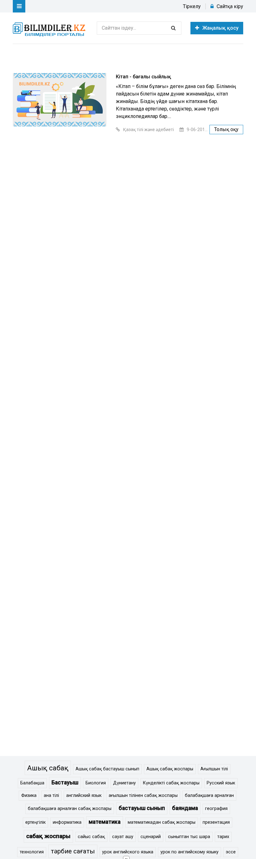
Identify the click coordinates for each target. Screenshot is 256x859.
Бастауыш (65, 782)
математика (105, 822)
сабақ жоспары (48, 836)
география (216, 808)
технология (32, 852)
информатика (67, 822)
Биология (96, 783)
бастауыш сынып (142, 808)
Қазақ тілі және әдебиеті (148, 129)
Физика (29, 795)
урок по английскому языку (189, 852)
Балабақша (32, 783)
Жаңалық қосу (220, 28)
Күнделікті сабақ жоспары (171, 783)
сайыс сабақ (91, 836)
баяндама (185, 808)
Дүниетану (124, 783)
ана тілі (51, 795)
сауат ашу (122, 836)
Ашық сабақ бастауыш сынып (107, 769)
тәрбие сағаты (73, 851)
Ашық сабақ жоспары (169, 769)
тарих (223, 836)
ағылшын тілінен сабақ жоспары (143, 795)
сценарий (150, 836)
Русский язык (221, 783)
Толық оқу (226, 129)
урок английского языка (127, 852)
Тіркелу (192, 6)
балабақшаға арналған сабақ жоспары (69, 808)
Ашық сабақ (47, 768)
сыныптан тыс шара (189, 836)
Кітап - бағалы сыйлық (143, 77)
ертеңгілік (35, 822)
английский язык (83, 795)
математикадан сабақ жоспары (161, 822)
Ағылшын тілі (214, 769)
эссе (231, 852)
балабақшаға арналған (209, 795)
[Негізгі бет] (50, 28)
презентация (216, 822)
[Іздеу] (173, 28)
